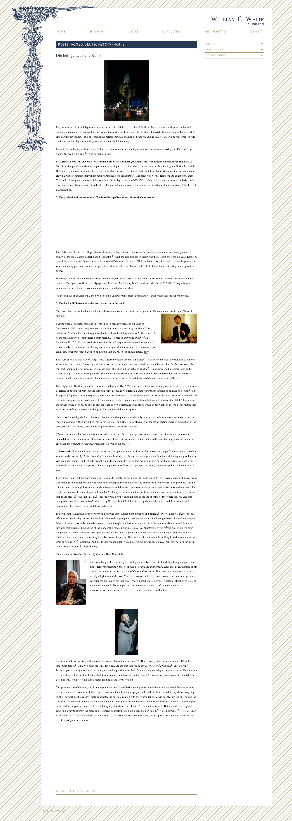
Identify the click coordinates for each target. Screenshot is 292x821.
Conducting (171, 31)
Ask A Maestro (215, 31)
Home (61, 31)
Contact (256, 31)
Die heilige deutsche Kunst (78, 55)
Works (133, 31)
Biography (97, 31)
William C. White (237, 18)
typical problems (184, 456)
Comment (89, 791)
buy (146, 351)
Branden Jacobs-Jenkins (175, 132)
